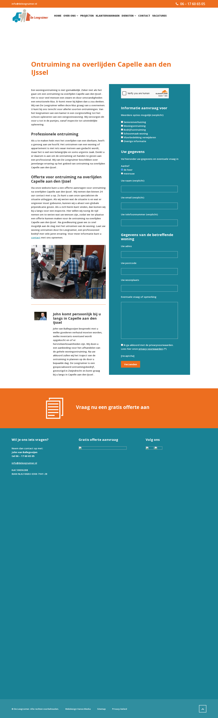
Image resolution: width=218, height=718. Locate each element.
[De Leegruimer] (30, 16)
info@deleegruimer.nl (24, 3)
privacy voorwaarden (151, 348)
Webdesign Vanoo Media (78, 708)
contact (35, 237)
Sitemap (101, 708)
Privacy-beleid (119, 708)
